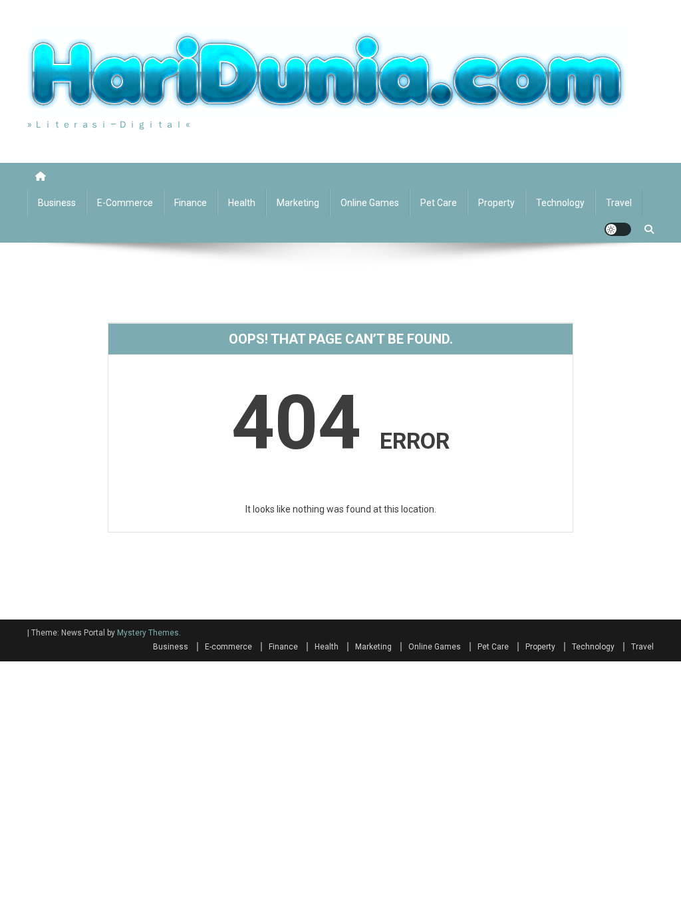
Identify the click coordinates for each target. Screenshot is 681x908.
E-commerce (125, 202)
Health (241, 202)
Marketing (298, 202)
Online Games (369, 202)
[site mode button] (618, 229)
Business (57, 202)
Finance (190, 202)
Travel (619, 202)
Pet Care (438, 202)
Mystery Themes (148, 632)
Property (496, 202)
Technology (560, 202)
